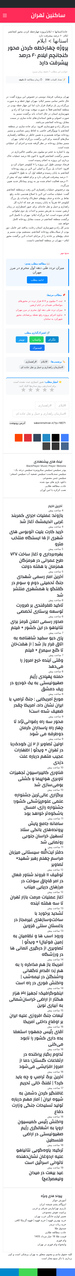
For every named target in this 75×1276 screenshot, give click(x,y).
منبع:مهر (64, 252)
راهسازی (44, 405)
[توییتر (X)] (55, 438)
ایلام (61, 405)
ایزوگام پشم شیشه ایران (52, 1204)
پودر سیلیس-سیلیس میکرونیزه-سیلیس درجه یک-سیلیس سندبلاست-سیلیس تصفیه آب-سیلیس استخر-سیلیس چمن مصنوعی (37, 473)
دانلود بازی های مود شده (53, 481)
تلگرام (52, 339)
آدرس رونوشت (17, 422)
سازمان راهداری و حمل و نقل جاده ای (40, 413)
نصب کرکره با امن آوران (53, 489)
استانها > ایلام (54, 31)
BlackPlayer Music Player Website (46, 465)
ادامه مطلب (37, 279)
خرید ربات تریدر (57, 1224)
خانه (65, 31)
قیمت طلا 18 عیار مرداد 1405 (50, 1236)
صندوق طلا (60, 1228)
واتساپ (36, 339)
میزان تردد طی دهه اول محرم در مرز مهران (39, 309)
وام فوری (61, 1240)
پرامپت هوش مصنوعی (54, 1212)
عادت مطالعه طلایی (55, 485)
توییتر (22, 339)
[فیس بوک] (65, 438)
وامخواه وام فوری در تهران (52, 1244)
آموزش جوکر (59, 1200)
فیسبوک (37, 347)
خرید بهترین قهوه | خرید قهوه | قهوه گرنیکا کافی (40, 1220)
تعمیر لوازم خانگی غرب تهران (50, 1216)
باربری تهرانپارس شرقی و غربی (49, 1208)
